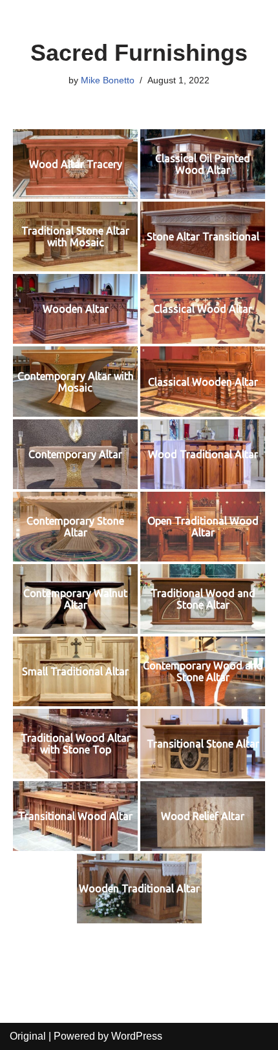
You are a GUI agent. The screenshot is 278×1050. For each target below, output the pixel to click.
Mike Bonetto (107, 80)
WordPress (136, 1036)
